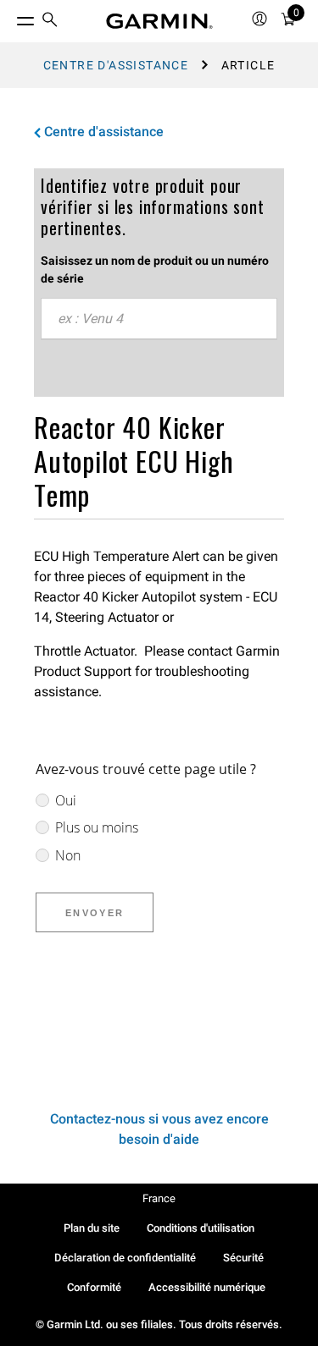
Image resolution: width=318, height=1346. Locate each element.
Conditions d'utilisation (200, 1228)
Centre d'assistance (116, 65)
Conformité (94, 1287)
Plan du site (92, 1228)
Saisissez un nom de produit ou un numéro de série (155, 269)
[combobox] (159, 319)
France (159, 1198)
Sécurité (243, 1257)
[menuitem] (50, 21)
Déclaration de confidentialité (125, 1257)
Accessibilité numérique (206, 1287)
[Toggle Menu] (10, 17)
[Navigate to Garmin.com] (159, 21)
